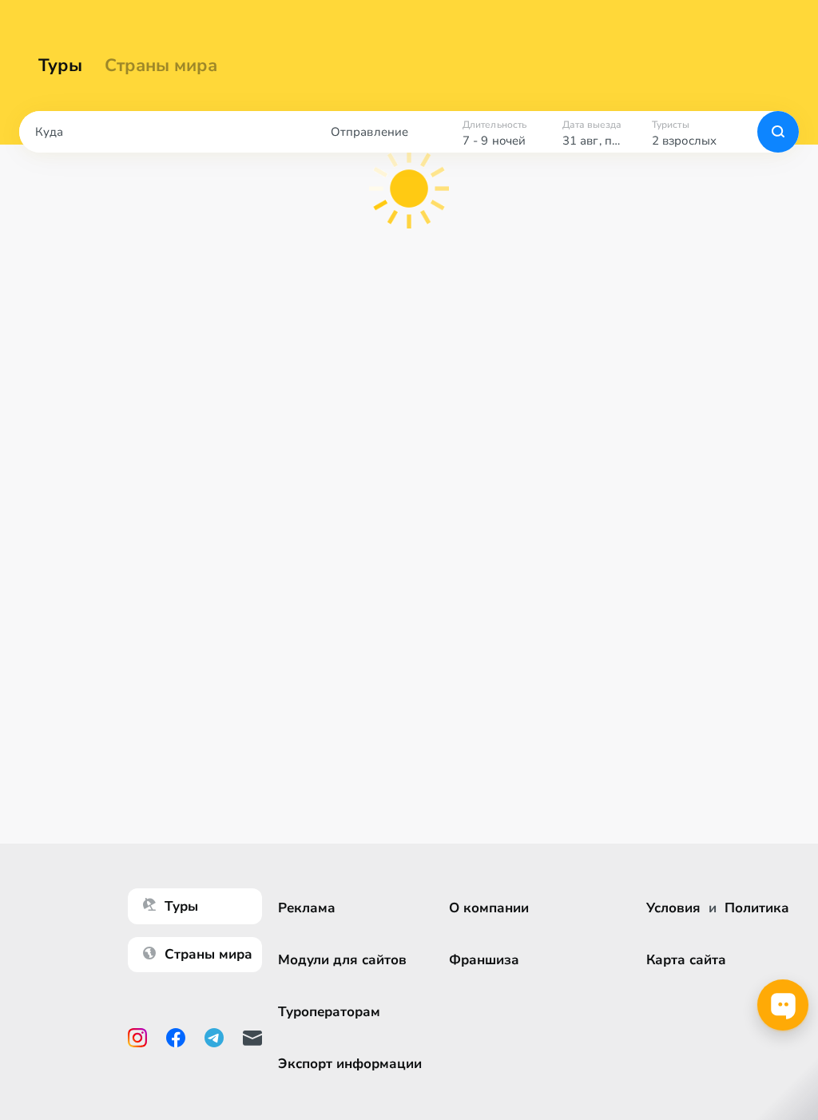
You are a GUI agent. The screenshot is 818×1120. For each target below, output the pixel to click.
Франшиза (484, 960)
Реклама (307, 908)
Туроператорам (329, 1012)
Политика (757, 908)
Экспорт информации (350, 1063)
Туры (60, 65)
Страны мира (161, 65)
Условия (673, 908)
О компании (489, 908)
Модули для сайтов (342, 960)
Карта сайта (686, 960)
